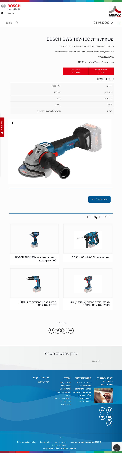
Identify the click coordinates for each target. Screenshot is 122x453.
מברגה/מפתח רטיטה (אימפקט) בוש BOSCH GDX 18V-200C (90, 303)
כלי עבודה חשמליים (84, 382)
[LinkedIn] (102, 410)
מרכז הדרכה (66, 401)
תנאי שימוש (66, 404)
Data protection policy (26, 442)
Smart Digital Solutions (52, 448)
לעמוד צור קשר (43, 381)
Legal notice (45, 442)
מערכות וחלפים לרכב (83, 388)
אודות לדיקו (66, 385)
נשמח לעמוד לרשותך (99, 199)
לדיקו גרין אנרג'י (85, 398)
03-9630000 (102, 23)
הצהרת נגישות (60, 442)
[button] (13, 123)
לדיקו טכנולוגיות (85, 401)
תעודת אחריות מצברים (62, 398)
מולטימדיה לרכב (85, 385)
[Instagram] (109, 423)
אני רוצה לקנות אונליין (101, 71)
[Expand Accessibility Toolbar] (116, 448)
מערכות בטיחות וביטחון (82, 392)
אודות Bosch (65, 388)
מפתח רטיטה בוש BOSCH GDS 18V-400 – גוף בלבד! (35, 259)
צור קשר (11, 13)
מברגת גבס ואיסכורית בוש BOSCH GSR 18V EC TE (37, 303)
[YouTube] (109, 417)
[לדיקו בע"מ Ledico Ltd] (115, 10)
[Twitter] (102, 417)
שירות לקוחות (65, 382)
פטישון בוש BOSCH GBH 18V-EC (91, 258)
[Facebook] (109, 410)
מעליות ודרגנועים (85, 395)
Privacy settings (59, 445)
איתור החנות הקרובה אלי (75, 71)
